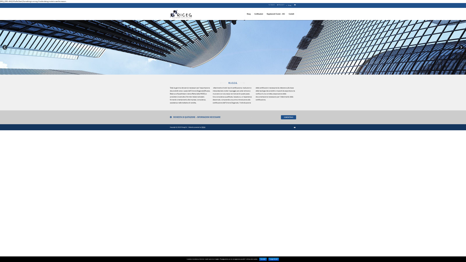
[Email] (295, 5)
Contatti (291, 14)
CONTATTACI (288, 117)
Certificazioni (258, 14)
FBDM (203, 127)
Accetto (263, 259)
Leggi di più (274, 259)
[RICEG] (180, 14)
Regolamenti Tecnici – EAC (276, 14)
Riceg (289, 5)
